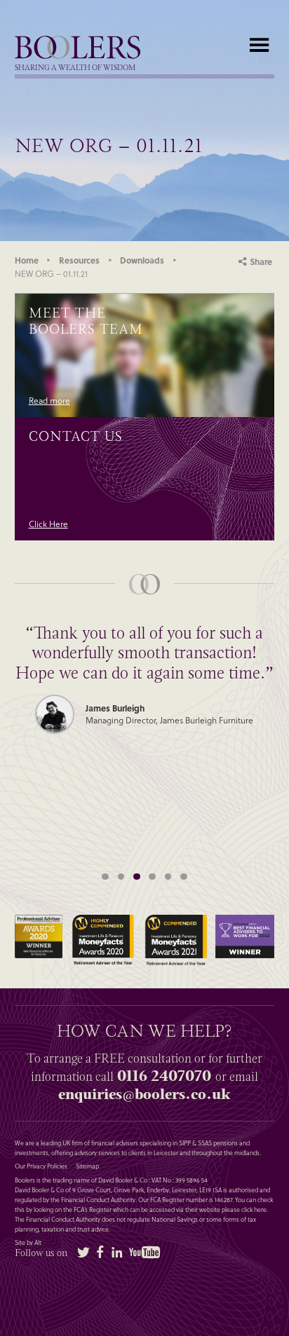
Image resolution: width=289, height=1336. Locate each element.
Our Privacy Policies (41, 1167)
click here (254, 1209)
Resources (79, 260)
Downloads (142, 260)
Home (27, 260)
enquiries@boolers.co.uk (144, 1094)
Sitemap (87, 1167)
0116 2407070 (164, 1075)
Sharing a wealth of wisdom (75, 67)
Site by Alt (28, 1243)
